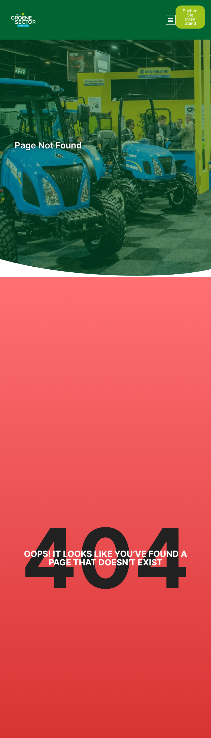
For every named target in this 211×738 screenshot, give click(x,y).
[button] (171, 20)
